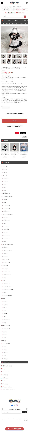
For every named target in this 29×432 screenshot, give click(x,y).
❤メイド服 (4, 166)
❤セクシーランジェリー (7, 214)
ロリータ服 (6, 178)
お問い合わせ (6, 378)
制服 (5, 223)
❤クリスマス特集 (6, 343)
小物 (5, 190)
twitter (4, 381)
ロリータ (5, 268)
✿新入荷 (4, 340)
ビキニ (5, 310)
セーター (5, 352)
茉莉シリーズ (6, 220)
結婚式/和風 (6, 229)
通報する (24, 136)
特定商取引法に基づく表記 (9, 390)
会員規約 (26, 420)
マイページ (5, 374)
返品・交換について (7, 365)
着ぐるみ (5, 358)
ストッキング (6, 238)
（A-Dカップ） (7, 205)
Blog (4, 368)
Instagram (5, 383)
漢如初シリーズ (7, 274)
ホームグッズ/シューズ (9, 289)
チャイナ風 (6, 226)
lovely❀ (5, 199)
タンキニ (5, 301)
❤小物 (3, 280)
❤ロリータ (4, 175)
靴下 (5, 187)
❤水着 (3, 298)
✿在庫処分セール (6, 193)
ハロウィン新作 (7, 328)
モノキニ (5, 307)
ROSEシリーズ (7, 262)
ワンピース (6, 256)
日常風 (5, 169)
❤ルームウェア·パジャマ (7, 244)
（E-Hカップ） (7, 208)
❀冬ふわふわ (6, 259)
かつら (5, 184)
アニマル (5, 232)
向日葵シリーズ (7, 217)
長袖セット (6, 253)
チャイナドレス (7, 271)
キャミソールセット (8, 250)
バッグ (5, 277)
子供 (5, 316)
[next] (26, 409)
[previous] (2, 409)
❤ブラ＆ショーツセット (7, 196)
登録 (25, 412)
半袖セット (6, 247)
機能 (5, 292)
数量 (2, 105)
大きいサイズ (6, 319)
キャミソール (6, 283)
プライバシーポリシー (8, 387)
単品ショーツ (6, 211)
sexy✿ (5, 202)
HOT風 (5, 172)
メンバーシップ (6, 372)
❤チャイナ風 (5, 265)
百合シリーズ (6, 235)
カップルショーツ (7, 286)
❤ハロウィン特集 (6, 325)
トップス (5, 181)
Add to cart (14, 120)
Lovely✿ (5, 313)
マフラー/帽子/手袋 (8, 295)
